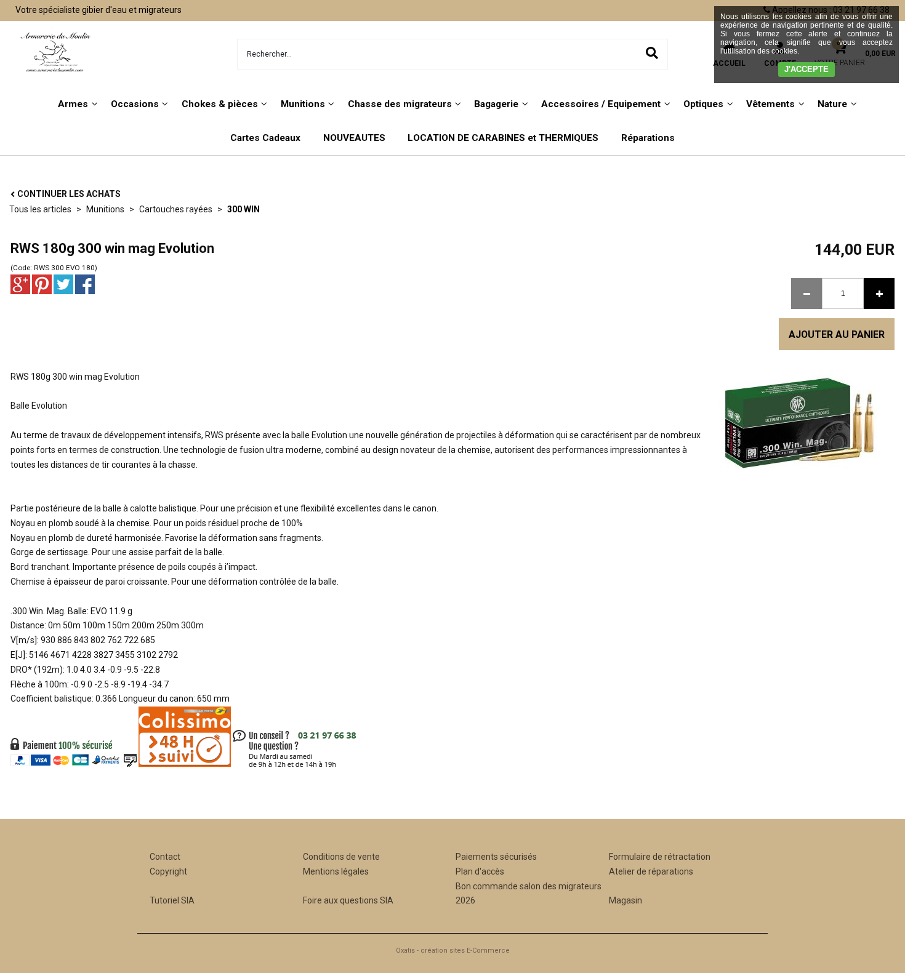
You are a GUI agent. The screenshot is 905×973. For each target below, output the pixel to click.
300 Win (243, 209)
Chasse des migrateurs (400, 104)
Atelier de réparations (651, 871)
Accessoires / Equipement (601, 104)
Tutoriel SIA (172, 900)
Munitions (303, 104)
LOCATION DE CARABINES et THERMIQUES (503, 137)
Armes (73, 104)
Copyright (168, 871)
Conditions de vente (341, 857)
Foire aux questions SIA (348, 900)
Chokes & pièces (220, 104)
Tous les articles (40, 209)
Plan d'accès (480, 871)
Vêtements (770, 104)
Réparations (648, 137)
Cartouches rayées (175, 209)
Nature (832, 104)
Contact (165, 857)
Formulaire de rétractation (659, 857)
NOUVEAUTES (354, 137)
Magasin (625, 900)
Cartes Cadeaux (265, 137)
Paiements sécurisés (496, 857)
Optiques (703, 104)
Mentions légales (336, 871)
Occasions (135, 104)
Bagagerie (496, 104)
